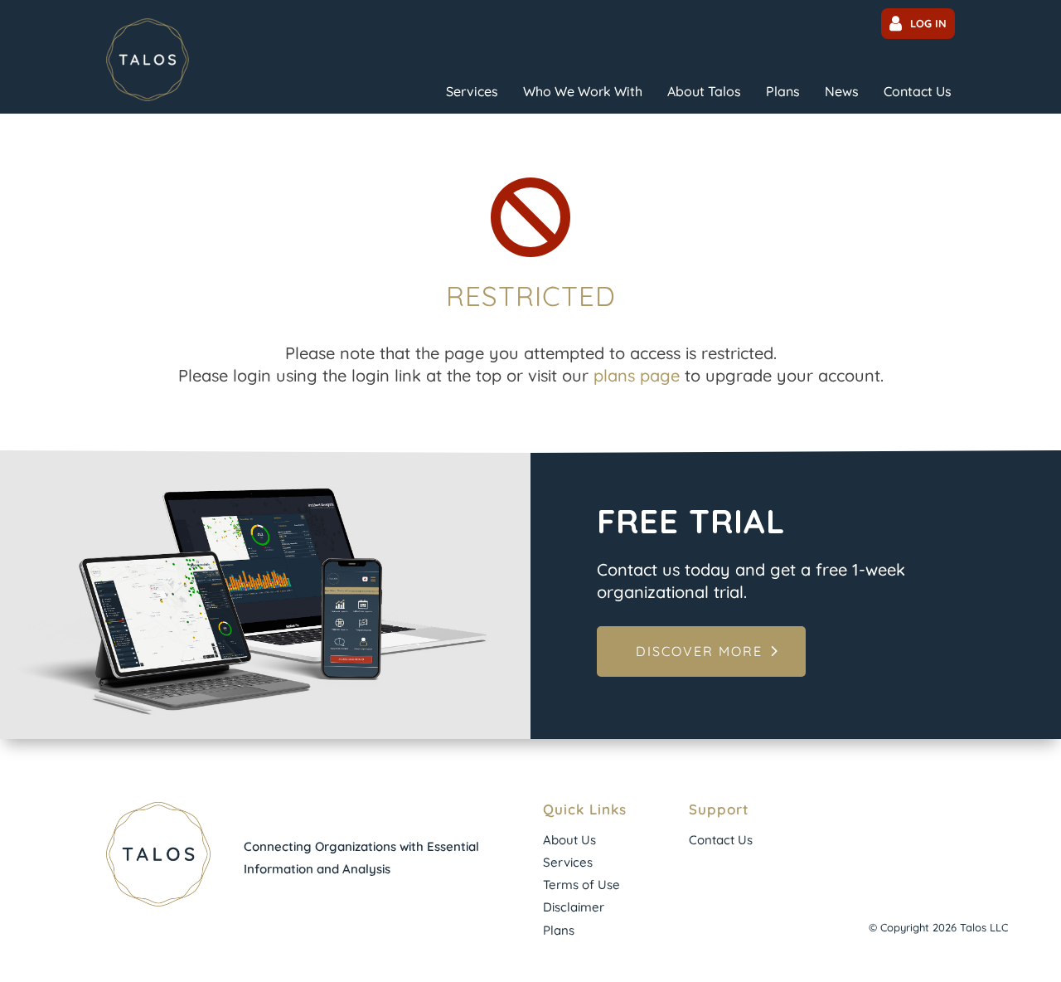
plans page (636, 375)
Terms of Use (581, 884)
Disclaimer (573, 907)
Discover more (699, 651)
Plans (783, 91)
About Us (569, 840)
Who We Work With (582, 91)
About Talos (704, 91)
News (842, 91)
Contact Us (918, 91)
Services (472, 91)
